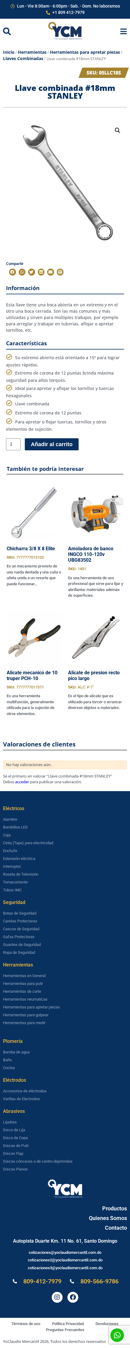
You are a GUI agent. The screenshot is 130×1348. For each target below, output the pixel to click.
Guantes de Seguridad (22, 944)
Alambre (10, 819)
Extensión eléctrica (19, 858)
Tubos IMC (12, 890)
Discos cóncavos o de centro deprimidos (38, 1161)
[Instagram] (57, 1297)
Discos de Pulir (16, 1145)
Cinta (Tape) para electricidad (28, 843)
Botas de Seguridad (19, 913)
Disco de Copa (15, 1138)
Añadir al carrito (52, 444)
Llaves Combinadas (23, 58)
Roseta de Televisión (20, 874)
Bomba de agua (16, 1052)
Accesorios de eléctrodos (25, 1091)
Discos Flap (13, 1153)
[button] (117, 130)
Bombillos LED (15, 827)
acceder (22, 781)
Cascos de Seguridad (21, 929)
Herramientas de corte (22, 991)
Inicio (9, 52)
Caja (7, 835)
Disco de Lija (14, 1130)
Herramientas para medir (24, 1023)
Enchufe (10, 850)
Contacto (116, 1228)
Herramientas (32, 52)
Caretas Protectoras (20, 921)
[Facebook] (72, 1297)
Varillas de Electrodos (21, 1099)
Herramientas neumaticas (25, 999)
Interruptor (12, 866)
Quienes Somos (108, 1218)
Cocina (9, 1067)
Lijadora (10, 1122)
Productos (114, 1208)
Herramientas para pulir (23, 983)
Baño (7, 1060)
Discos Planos (15, 1169)
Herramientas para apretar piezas (85, 52)
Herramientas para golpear (25, 1015)
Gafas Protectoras (18, 936)
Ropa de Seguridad (19, 952)
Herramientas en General (24, 975)
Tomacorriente (15, 882)
